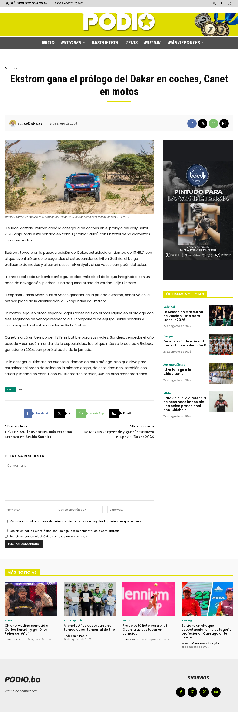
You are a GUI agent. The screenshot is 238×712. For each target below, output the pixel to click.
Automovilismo (174, 364)
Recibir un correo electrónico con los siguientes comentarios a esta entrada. (64, 531)
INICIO (48, 42)
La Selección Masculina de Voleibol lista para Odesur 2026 (183, 316)
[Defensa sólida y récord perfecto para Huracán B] (221, 344)
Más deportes (184, 42)
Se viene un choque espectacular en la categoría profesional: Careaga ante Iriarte (207, 631)
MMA (167, 392)
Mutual (153, 42)
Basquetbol (105, 42)
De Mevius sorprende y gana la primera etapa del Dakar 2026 (118, 434)
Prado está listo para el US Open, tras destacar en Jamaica (145, 629)
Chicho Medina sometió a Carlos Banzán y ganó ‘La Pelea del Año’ (26, 629)
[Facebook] (221, 3)
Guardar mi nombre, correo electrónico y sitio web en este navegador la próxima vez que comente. (76, 521)
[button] (214, 3)
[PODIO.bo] (119, 22)
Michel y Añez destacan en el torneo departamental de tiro (89, 627)
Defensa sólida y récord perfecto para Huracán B (184, 343)
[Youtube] (216, 692)
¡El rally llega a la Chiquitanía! (177, 371)
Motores (71, 42)
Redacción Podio (75, 635)
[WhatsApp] (213, 123)
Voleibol (169, 306)
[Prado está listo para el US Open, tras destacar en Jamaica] (148, 599)
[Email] (224, 123)
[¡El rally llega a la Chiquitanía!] (221, 373)
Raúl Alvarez (32, 123)
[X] (202, 123)
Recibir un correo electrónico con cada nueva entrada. (48, 536)
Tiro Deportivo (74, 620)
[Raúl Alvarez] (13, 123)
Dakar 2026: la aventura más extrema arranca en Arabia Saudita (38, 434)
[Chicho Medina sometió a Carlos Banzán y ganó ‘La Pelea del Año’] (31, 599)
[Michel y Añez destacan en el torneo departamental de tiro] (90, 599)
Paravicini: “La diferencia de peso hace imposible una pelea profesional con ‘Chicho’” (184, 404)
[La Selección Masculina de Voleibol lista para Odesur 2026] (221, 315)
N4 (21, 389)
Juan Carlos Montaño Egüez (201, 643)
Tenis (132, 42)
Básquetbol (171, 336)
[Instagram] (229, 3)
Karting (187, 620)
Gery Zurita (12, 639)
